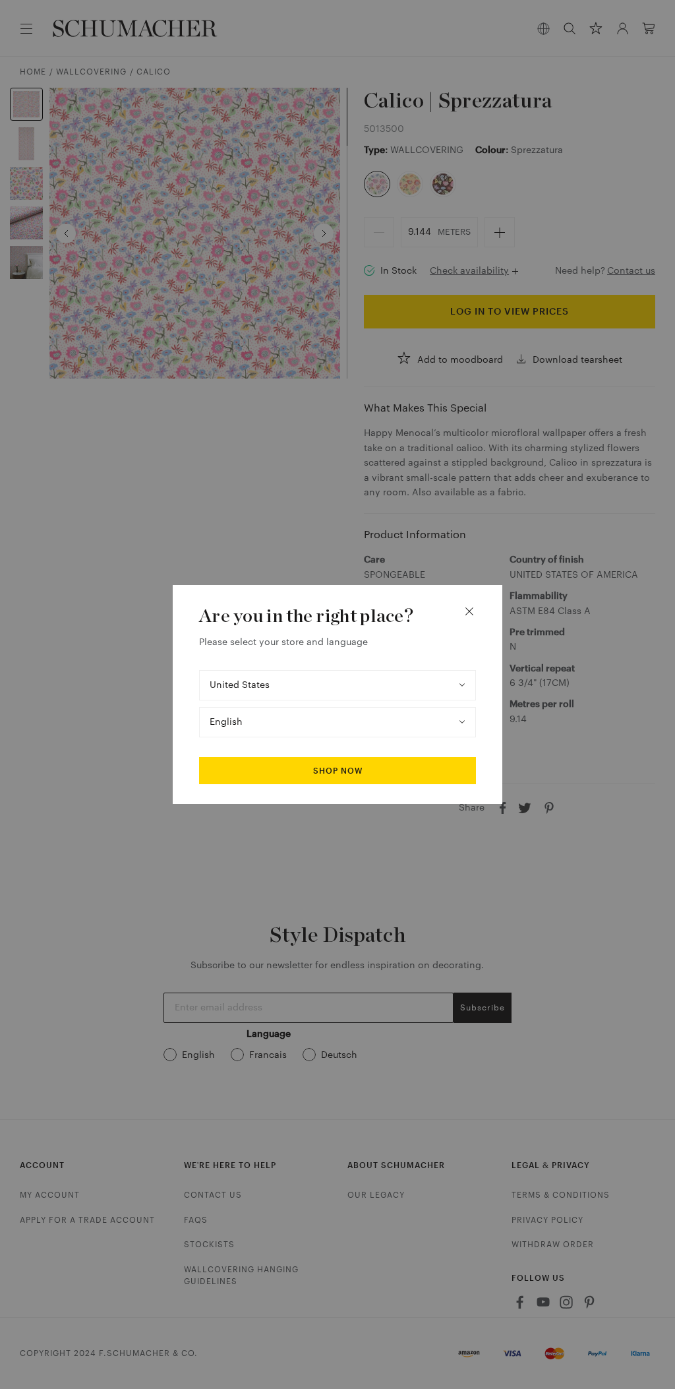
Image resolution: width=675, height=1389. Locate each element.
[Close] (469, 611)
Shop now (338, 771)
